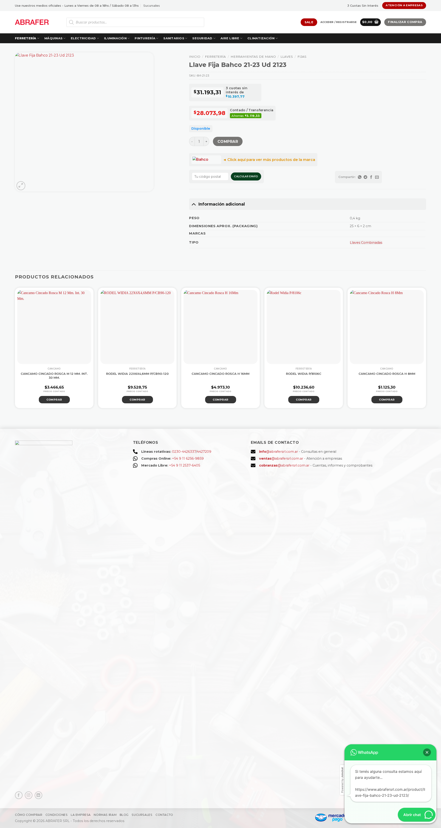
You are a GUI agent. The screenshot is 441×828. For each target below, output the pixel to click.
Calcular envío (246, 176)
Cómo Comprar (28, 815)
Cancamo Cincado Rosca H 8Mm (387, 373)
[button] (338, 22)
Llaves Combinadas (366, 243)
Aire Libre (229, 38)
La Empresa (81, 815)
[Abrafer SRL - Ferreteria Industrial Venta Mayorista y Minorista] (32, 22)
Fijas (301, 56)
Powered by (342, 780)
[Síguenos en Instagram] (28, 795)
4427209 (204, 452)
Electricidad (83, 38)
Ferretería (25, 38)
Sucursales (151, 5)
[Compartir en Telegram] (365, 177)
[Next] (432, 347)
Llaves (286, 56)
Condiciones (56, 815)
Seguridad (202, 38)
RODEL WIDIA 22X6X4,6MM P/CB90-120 (137, 373)
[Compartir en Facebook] (371, 177)
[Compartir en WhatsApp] (359, 177)
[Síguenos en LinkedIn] (38, 795)
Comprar (228, 141)
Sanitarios (173, 38)
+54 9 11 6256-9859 (188, 458)
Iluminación (115, 38)
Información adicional (221, 204)
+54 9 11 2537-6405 (184, 465)
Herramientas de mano (253, 56)
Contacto (164, 815)
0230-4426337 (184, 452)
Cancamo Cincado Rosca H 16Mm (220, 373)
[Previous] (8, 347)
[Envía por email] (377, 177)
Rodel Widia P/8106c (303, 373)
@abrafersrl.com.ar (278, 452)
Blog (124, 815)
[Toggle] (193, 204)
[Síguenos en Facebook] (19, 795)
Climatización (260, 38)
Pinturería (145, 38)
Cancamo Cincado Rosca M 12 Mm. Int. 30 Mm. (54, 375)
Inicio (194, 56)
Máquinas (53, 38)
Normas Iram (105, 815)
